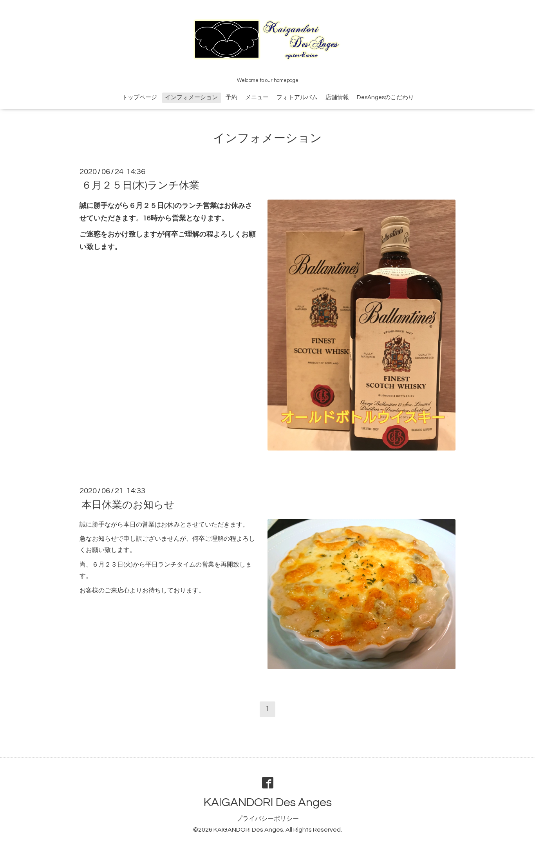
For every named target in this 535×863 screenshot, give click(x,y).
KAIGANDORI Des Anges (268, 802)
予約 (231, 97)
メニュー (257, 97)
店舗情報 (337, 97)
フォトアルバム (297, 97)
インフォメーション (191, 97)
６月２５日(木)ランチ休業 (140, 185)
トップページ (139, 97)
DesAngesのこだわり (385, 97)
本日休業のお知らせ (128, 505)
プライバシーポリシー (267, 819)
